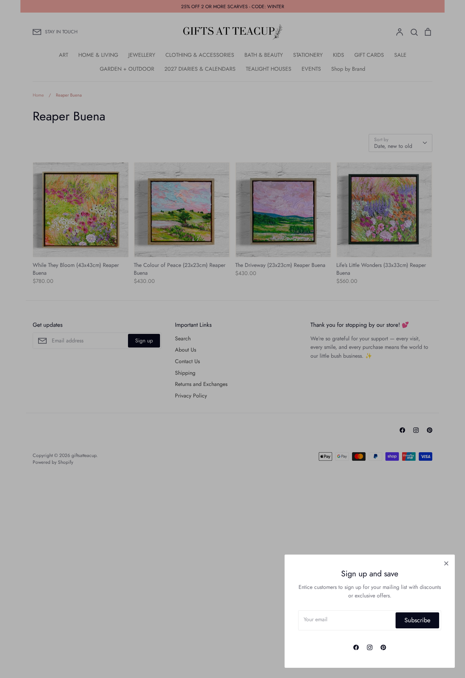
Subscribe (417, 620)
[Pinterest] (383, 647)
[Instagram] (369, 647)
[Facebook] (356, 647)
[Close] (446, 563)
